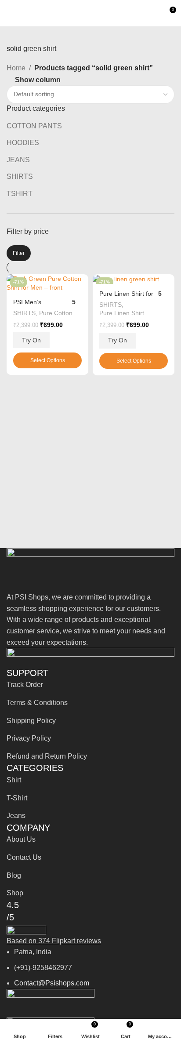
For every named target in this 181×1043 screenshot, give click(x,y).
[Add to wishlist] (80, 282)
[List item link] (90, 684)
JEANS (18, 160)
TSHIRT (20, 193)
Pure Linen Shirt (121, 313)
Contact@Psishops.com (51, 983)
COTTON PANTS (34, 126)
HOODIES (23, 142)
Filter (19, 253)
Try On (31, 340)
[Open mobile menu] (10, 13)
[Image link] (90, 569)
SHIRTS (20, 176)
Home (16, 68)
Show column (38, 80)
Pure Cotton (55, 313)
